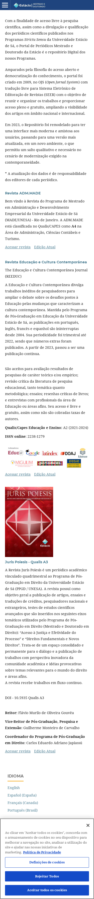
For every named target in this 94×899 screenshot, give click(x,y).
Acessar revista (18, 247)
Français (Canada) (23, 802)
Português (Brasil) (23, 810)
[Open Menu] (5, 5)
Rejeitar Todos (47, 876)
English (14, 787)
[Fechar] (87, 825)
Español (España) (22, 795)
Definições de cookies (47, 862)
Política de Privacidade (42, 852)
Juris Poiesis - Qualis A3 (26, 562)
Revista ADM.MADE (23, 193)
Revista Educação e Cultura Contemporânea (46, 262)
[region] (47, 858)
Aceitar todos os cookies (47, 890)
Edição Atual (44, 247)
